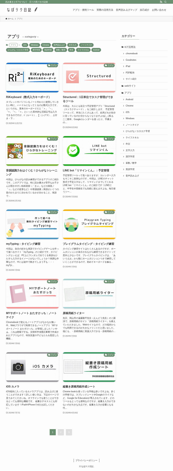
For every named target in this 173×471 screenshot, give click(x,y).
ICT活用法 (130, 47)
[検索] (165, 2)
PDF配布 (130, 73)
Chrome (46, 45)
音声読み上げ (59, 45)
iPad (128, 66)
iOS (25, 45)
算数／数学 (60, 50)
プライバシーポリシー (86, 460)
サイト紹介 (131, 79)
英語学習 (48, 50)
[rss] (161, 2)
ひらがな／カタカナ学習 (18, 50)
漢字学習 (36, 50)
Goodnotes (131, 60)
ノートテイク (86, 45)
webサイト (130, 85)
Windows (34, 45)
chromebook (132, 53)
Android (96, 50)
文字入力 (72, 45)
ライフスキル (83, 50)
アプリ (128, 92)
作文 (71, 50)
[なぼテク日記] (22, 9)
